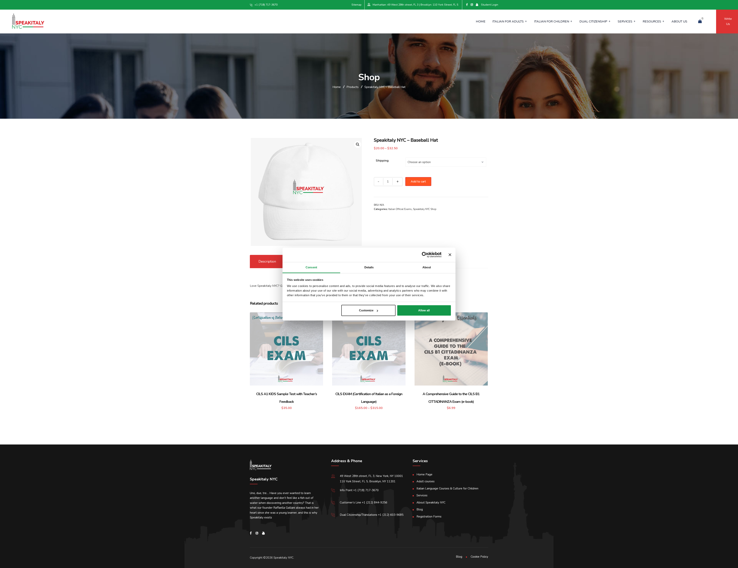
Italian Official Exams (400, 209)
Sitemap (357, 5)
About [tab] (426, 267)
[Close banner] (450, 254)
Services (421, 495)
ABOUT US (679, 21)
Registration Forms (428, 516)
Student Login (489, 5)
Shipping (382, 160)
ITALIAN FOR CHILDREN (551, 21)
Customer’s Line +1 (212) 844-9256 (363, 502)
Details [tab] (369, 267)
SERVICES (625, 21)
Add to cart (418, 181)
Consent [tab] (311, 267)
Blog (419, 509)
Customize (366, 310)
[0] (700, 21)
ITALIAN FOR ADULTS (508, 21)
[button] (357, 144)
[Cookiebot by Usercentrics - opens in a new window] (424, 255)
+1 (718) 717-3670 (266, 5)
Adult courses (425, 481)
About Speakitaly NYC (430, 502)
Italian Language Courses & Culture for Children (447, 488)
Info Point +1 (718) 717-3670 (359, 490)
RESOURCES (652, 21)
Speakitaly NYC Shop (424, 209)
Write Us (727, 21)
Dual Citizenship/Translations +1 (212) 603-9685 (371, 515)
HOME (480, 21)
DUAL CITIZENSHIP (593, 21)
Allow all (424, 310)
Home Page (424, 474)
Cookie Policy (479, 557)
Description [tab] (267, 261)
